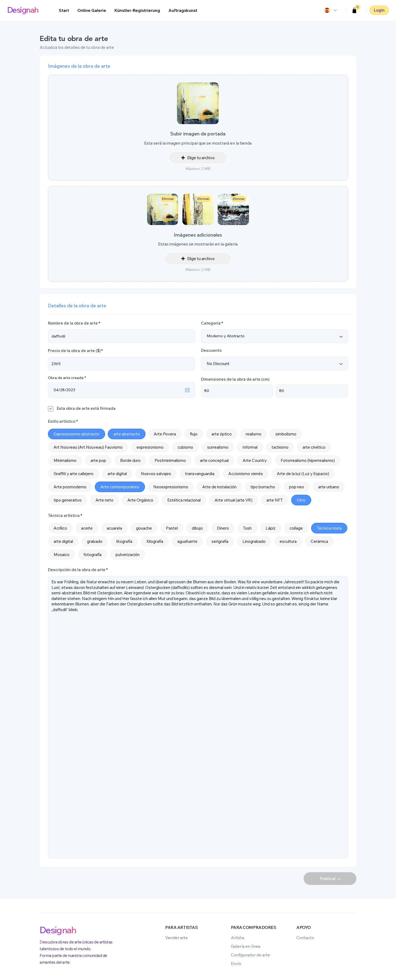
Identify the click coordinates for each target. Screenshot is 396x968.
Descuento (211, 351)
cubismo (185, 447)
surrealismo (217, 447)
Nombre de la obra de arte (73, 323)
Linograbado (254, 541)
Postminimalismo (170, 460)
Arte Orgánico (140, 500)
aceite (87, 528)
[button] (354, 10)
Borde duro (130, 460)
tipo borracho (263, 486)
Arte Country (255, 460)
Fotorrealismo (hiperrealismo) (308, 460)
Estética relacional (184, 500)
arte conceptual (214, 460)
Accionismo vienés (245, 473)
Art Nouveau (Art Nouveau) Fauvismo (88, 447)
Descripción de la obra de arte (76, 570)
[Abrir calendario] (187, 390)
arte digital (117, 473)
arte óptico (221, 434)
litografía (124, 541)
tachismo (280, 447)
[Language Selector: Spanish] (330, 10)
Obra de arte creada (68, 378)
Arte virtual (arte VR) (233, 500)
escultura (288, 541)
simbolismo (285, 434)
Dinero (223, 528)
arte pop (98, 460)
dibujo (197, 528)
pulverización (128, 554)
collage (296, 528)
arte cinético (314, 447)
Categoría (211, 323)
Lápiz (271, 528)
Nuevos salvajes (156, 473)
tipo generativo (68, 500)
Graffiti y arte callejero (73, 473)
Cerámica (319, 541)
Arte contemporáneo (119, 486)
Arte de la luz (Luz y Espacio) (303, 473)
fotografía (93, 554)
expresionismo (150, 447)
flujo (193, 434)
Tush (247, 528)
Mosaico (62, 554)
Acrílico (60, 528)
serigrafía (219, 541)
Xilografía (154, 541)
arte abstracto (126, 434)
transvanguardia (199, 473)
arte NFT (274, 500)
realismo (253, 434)
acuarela (114, 528)
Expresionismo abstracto (76, 434)
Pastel (172, 528)
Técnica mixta (329, 528)
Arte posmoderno (70, 486)
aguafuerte (187, 541)
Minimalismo (65, 460)
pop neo (296, 486)
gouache (144, 528)
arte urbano (328, 486)
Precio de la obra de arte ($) (74, 351)
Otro (301, 500)
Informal (250, 447)
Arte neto (104, 500)
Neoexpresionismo (170, 486)
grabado (94, 541)
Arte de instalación (219, 486)
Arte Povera (165, 434)
